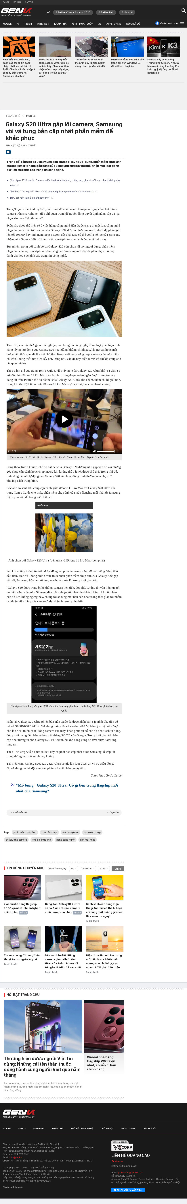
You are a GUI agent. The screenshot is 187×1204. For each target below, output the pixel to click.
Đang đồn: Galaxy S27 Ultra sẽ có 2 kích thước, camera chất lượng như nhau (62, 908)
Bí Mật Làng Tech (169, 23)
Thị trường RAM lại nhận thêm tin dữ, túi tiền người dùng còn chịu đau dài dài (90, 63)
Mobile (7, 23)
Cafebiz (29, 2)
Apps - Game (128, 1128)
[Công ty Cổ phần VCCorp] (122, 1152)
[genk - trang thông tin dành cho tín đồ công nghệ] (19, 1113)
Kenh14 (17, 2)
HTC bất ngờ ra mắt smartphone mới (30, 197)
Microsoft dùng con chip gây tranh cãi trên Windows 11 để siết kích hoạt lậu (127, 63)
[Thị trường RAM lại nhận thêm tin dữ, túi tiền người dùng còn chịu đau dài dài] (91, 47)
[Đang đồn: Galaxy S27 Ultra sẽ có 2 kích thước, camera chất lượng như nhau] (63, 888)
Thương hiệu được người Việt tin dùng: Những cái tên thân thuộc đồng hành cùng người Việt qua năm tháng (42, 1067)
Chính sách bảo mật (13, 1187)
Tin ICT (28, 23)
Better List (107, 12)
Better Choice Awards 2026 (74, 12)
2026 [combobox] (102, 868)
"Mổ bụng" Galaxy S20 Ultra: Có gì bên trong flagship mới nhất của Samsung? (52, 191)
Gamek (6, 2)
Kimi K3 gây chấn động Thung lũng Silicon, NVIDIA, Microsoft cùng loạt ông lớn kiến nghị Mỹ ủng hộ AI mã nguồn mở (163, 66)
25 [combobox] (72, 868)
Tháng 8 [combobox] (86, 868)
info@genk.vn (16, 1157)
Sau (46, 505)
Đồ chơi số (133, 23)
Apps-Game (113, 23)
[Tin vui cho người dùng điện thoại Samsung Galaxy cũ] (22, 939)
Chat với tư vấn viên (129, 1190)
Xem (118, 868)
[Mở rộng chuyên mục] (182, 23)
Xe (99, 23)
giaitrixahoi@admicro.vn (130, 1172)
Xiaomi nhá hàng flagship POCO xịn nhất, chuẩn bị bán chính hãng (22, 908)
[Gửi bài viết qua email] (8, 153)
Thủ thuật (107, 1128)
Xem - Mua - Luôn (82, 23)
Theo (64, 812)
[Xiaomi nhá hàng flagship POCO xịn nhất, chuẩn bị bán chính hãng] (22, 888)
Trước (39, 505)
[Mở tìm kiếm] (184, 10)
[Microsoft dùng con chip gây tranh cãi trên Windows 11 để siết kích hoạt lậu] (127, 47)
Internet (43, 23)
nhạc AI (128, 12)
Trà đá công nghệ (82, 1128)
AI (18, 23)
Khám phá (60, 23)
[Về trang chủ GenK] (16, 12)
